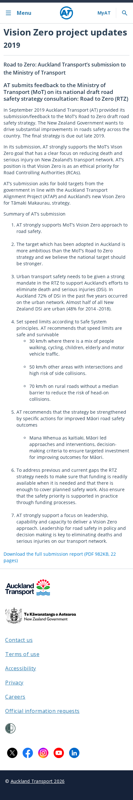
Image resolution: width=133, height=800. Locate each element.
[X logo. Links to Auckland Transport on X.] (12, 753)
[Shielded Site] (10, 728)
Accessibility (20, 668)
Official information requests (42, 710)
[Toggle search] (124, 13)
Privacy (14, 682)
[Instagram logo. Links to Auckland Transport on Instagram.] (43, 753)
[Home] (66, 13)
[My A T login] (104, 13)
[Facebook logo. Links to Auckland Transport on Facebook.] (28, 753)
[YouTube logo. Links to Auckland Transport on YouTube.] (59, 753)
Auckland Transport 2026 (38, 781)
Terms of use (22, 654)
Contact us (19, 639)
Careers (15, 696)
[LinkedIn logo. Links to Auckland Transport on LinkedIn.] (74, 753)
